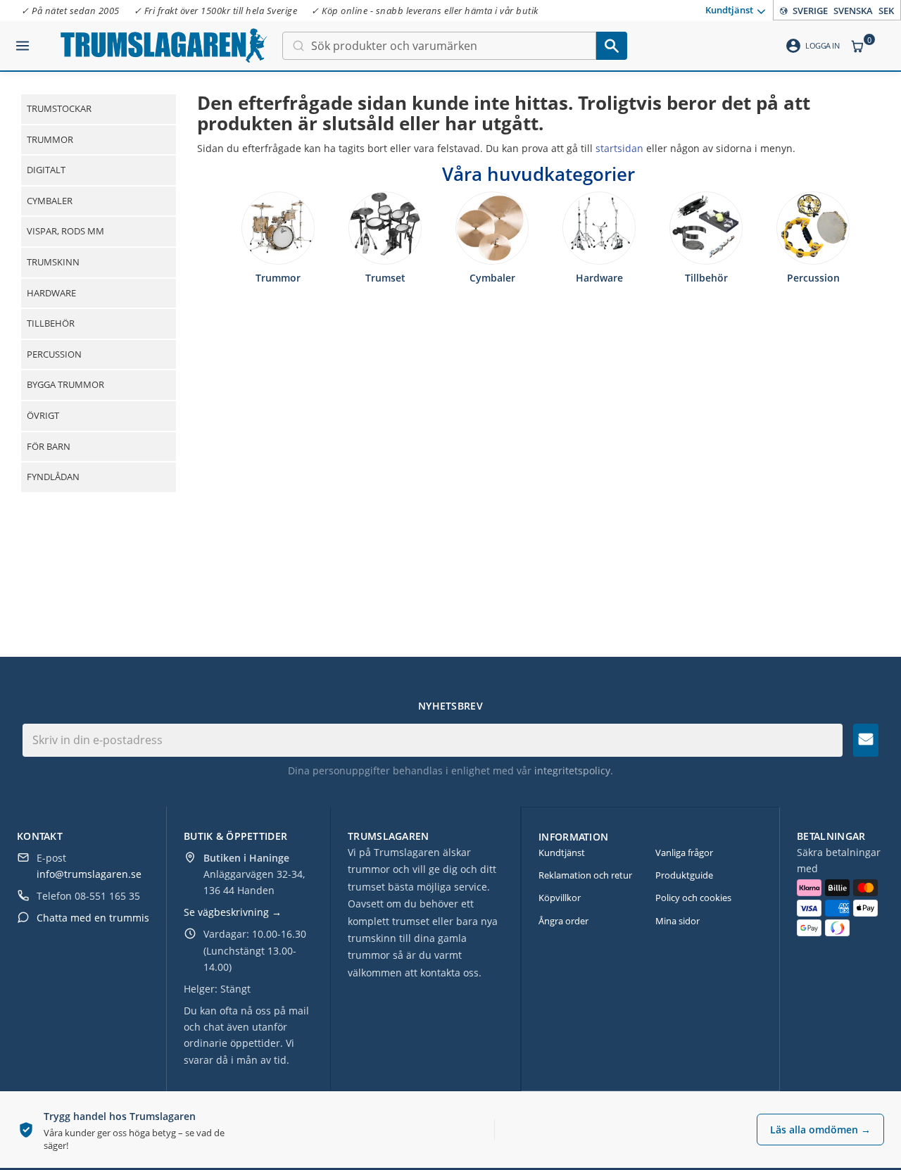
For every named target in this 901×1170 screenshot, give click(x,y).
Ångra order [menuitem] (563, 920)
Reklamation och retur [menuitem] (585, 875)
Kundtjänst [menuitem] (729, 9)
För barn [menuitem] (48, 446)
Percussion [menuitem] (54, 354)
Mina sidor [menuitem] (677, 920)
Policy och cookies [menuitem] (693, 897)
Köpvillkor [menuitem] (559, 897)
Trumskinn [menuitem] (53, 262)
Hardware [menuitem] (51, 293)
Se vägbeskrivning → (233, 912)
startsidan (619, 148)
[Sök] (611, 46)
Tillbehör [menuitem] (51, 323)
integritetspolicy (572, 770)
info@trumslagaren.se (89, 874)
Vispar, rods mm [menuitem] (65, 231)
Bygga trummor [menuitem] (65, 384)
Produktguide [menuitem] (684, 875)
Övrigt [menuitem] (43, 415)
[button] (22, 40)
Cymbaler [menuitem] (50, 200)
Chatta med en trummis (93, 917)
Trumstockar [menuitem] (59, 108)
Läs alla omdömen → (820, 1129)
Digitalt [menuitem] (46, 169)
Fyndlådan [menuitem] (53, 476)
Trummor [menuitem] (50, 139)
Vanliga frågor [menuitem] (684, 852)
